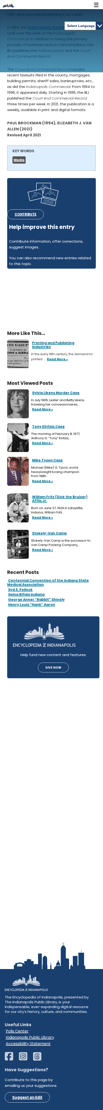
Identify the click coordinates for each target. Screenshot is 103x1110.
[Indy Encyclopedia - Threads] (39, 1058)
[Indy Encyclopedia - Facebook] (11, 1058)
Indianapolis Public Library (30, 1037)
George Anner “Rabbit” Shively (36, 599)
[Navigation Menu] (96, 4)
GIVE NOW (53, 667)
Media (19, 160)
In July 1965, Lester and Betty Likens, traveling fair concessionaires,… (58, 402)
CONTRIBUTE (25, 214)
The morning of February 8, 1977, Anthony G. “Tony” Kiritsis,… (55, 436)
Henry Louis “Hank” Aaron (31, 604)
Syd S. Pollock (20, 589)
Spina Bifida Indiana (26, 594)
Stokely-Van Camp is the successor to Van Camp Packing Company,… (61, 542)
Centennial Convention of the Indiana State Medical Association (48, 582)
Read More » (42, 409)
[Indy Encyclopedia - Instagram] (25, 1058)
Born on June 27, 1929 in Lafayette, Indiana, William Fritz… (57, 510)
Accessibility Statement (28, 1043)
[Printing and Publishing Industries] (18, 353)
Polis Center (17, 1031)
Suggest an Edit (27, 1097)
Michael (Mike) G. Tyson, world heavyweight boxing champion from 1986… (55, 471)
